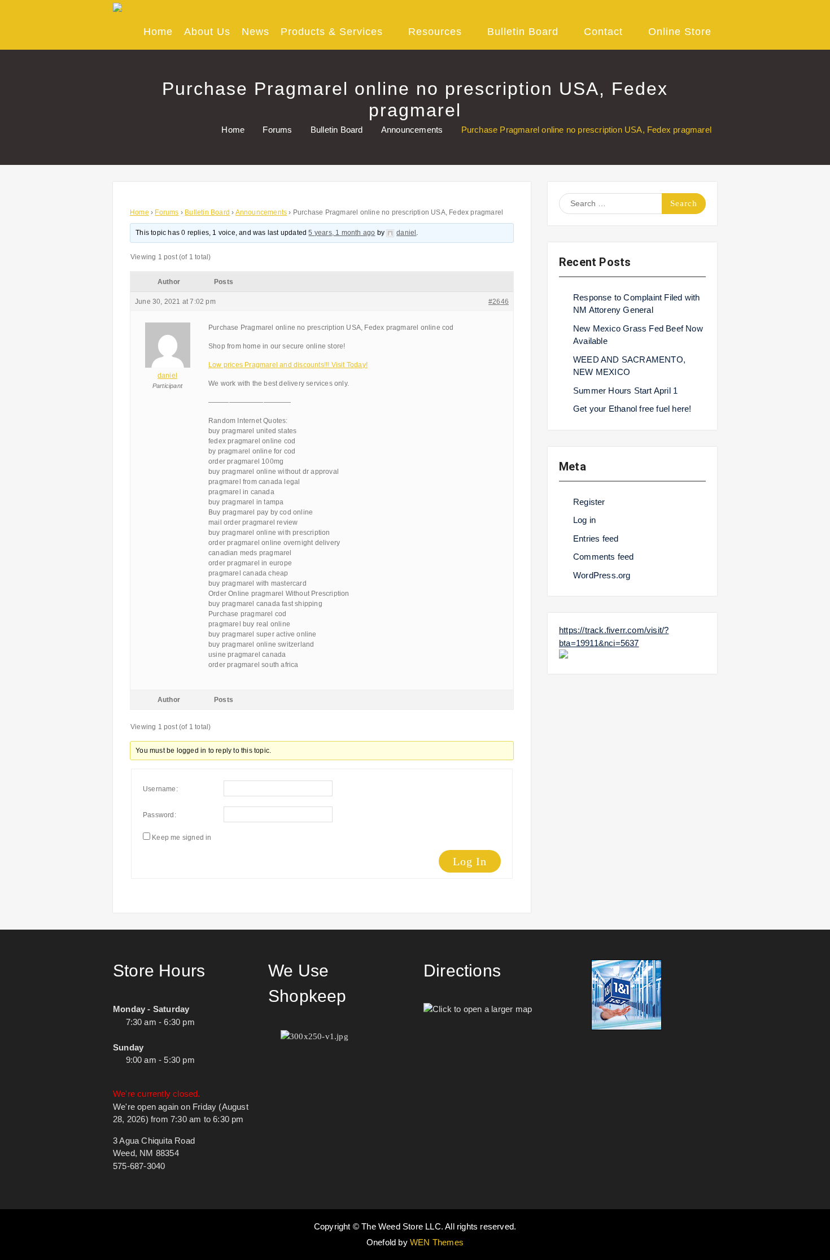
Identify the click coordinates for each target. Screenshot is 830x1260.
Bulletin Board (522, 31)
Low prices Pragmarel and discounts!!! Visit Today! (288, 365)
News (255, 31)
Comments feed (603, 556)
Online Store (679, 31)
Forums (166, 212)
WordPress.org (602, 575)
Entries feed (595, 538)
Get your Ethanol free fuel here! (632, 408)
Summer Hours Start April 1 (625, 390)
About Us (207, 31)
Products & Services (332, 31)
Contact (603, 31)
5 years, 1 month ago (341, 233)
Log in (584, 520)
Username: (160, 789)
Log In (470, 861)
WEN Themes (437, 1242)
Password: (159, 815)
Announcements (261, 212)
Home (158, 31)
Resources (435, 31)
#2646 (498, 302)
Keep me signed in (181, 838)
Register (589, 502)
